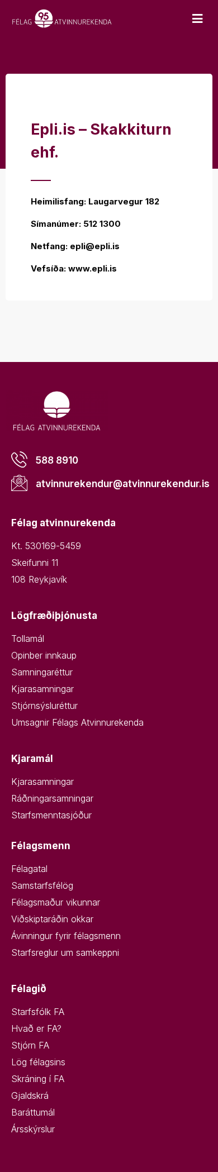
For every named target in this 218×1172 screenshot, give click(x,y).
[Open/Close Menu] (197, 18)
